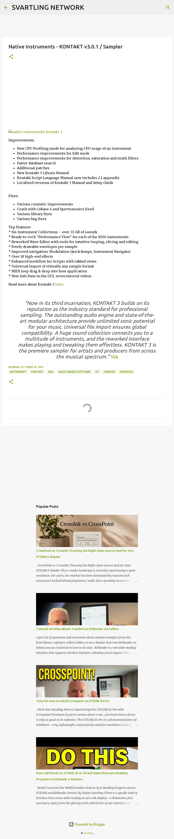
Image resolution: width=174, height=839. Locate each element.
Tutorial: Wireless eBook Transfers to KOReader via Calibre (77, 629)
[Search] (168, 7)
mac (51, 371)
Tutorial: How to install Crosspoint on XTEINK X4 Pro (72, 701)
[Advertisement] (87, 96)
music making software (75, 371)
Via (113, 357)
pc (97, 371)
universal (126, 371)
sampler (109, 371)
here (59, 284)
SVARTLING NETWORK (48, 7)
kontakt (37, 371)
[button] (11, 57)
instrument (18, 371)
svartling (88, 833)
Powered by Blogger (89, 824)
